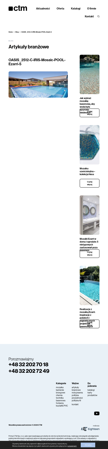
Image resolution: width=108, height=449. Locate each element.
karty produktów (92, 394)
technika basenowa (60, 399)
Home (11, 32)
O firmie (91, 8)
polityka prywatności (77, 396)
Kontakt (89, 16)
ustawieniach (72, 446)
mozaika (59, 387)
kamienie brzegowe (60, 391)
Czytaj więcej (89, 112)
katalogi (91, 390)
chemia (59, 395)
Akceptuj (88, 445)
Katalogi (75, 8)
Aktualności (43, 8)
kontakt (75, 404)
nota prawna (77, 392)
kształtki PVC (62, 406)
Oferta (60, 8)
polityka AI (76, 400)
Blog (17, 32)
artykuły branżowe (76, 388)
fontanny (60, 403)
